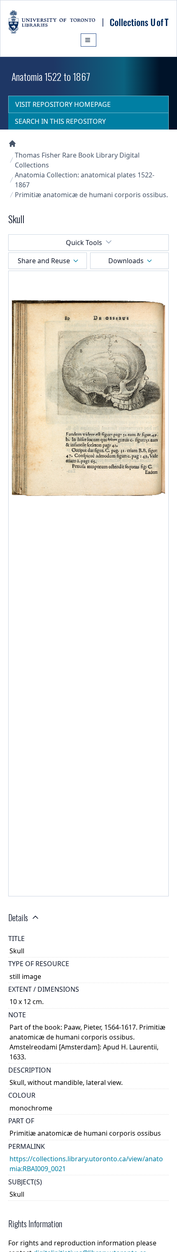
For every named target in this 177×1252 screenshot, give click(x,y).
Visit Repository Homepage (63, 104)
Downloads (126, 260)
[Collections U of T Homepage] (12, 143)
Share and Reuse (44, 260)
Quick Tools (84, 242)
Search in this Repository (60, 121)
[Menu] (88, 40)
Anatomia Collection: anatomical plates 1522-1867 (84, 179)
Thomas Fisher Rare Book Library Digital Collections (77, 160)
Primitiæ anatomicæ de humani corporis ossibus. (91, 194)
